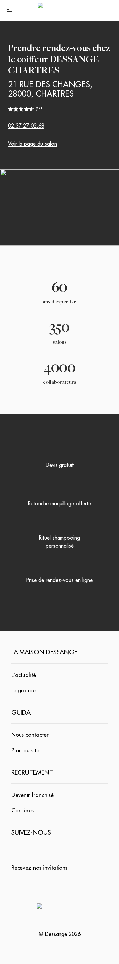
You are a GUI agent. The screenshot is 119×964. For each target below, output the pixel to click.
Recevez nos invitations (39, 868)
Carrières (22, 810)
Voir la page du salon (32, 144)
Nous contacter (30, 735)
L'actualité (23, 675)
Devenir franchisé (32, 795)
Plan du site (25, 750)
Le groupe (23, 690)
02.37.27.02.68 (26, 126)
